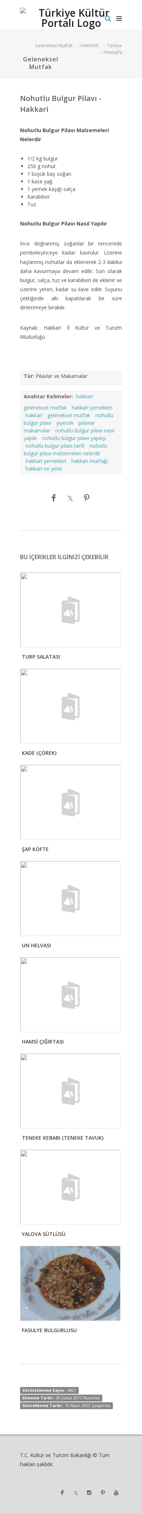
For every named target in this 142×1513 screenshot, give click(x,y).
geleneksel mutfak (68, 415)
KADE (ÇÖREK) (39, 752)
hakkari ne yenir (43, 468)
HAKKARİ (90, 45)
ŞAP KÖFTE (35, 849)
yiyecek (65, 422)
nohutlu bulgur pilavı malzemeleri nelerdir (65, 449)
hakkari (33, 415)
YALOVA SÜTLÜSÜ (44, 1234)
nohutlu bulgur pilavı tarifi (54, 445)
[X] (70, 498)
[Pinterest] (86, 498)
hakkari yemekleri (92, 407)
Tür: (29, 376)
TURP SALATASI (41, 656)
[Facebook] (54, 498)
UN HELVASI (36, 945)
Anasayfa (112, 52)
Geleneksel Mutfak (53, 45)
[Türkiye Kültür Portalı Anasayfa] (71, 18)
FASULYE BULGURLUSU (49, 1330)
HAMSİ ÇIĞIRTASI (43, 1041)
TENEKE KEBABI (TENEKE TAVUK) (62, 1137)
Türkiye (114, 45)
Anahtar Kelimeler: (48, 396)
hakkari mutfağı (89, 460)
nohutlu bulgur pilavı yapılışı (74, 438)
